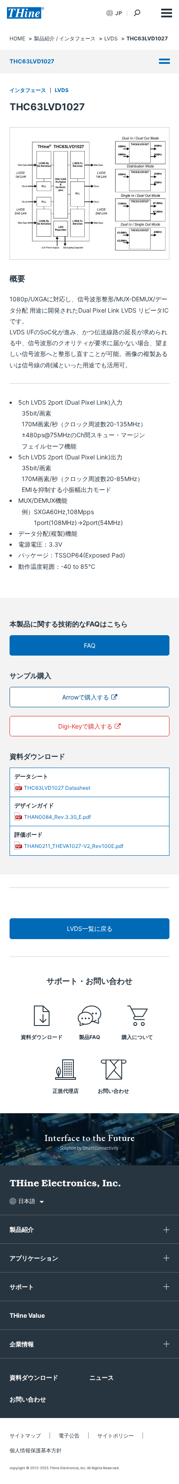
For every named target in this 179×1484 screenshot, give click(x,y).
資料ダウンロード (42, 1037)
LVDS (62, 90)
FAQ (90, 645)
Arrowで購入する (85, 697)
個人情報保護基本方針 (36, 1450)
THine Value (27, 1315)
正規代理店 (66, 1091)
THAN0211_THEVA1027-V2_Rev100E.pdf (73, 846)
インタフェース (28, 90)
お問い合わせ (113, 1091)
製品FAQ (89, 1037)
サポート (22, 1286)
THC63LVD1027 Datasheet (57, 788)
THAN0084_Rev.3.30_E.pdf (57, 817)
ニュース (102, 1377)
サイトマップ (25, 1435)
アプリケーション (34, 1258)
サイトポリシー (115, 1435)
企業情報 (22, 1344)
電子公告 (69, 1435)
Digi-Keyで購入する (85, 726)
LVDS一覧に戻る (90, 928)
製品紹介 (22, 1229)
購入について (137, 1037)
